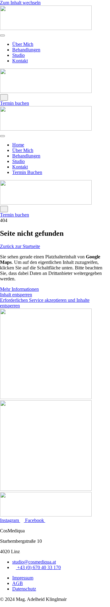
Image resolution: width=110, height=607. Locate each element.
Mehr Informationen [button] (19, 289)
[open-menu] (2, 35)
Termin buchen (14, 103)
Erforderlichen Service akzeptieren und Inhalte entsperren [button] (45, 303)
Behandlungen (26, 49)
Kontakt (20, 60)
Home (18, 144)
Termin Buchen (27, 172)
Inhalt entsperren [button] (16, 294)
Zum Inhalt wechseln (20, 2)
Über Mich (22, 44)
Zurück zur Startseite (20, 246)
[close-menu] (4, 97)
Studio (18, 55)
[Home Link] (46, 91)
